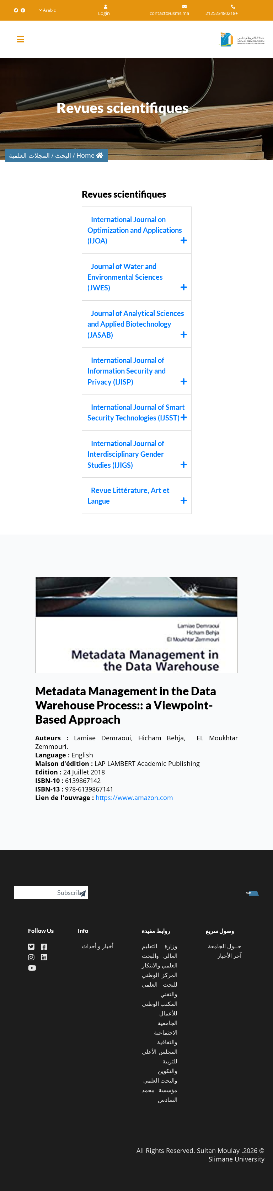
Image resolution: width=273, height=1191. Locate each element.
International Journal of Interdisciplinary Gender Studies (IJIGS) (125, 454)
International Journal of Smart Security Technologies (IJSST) (136, 412)
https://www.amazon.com (134, 797)
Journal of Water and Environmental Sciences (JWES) (125, 277)
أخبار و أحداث (97, 946)
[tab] (136, 230)
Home (85, 155)
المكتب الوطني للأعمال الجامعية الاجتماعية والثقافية (159, 1023)
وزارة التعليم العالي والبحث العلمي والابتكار (159, 955)
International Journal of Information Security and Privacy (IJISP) (126, 371)
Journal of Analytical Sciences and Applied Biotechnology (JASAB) (135, 324)
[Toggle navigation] (26, 40)
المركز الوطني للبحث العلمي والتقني (159, 984)
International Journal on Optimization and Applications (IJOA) (134, 230)
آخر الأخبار (229, 956)
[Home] (237, 39)
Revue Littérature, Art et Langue (128, 495)
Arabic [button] (49, 10)
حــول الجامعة (224, 946)
